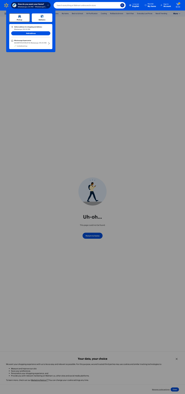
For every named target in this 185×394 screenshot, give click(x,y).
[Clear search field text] (117, 5)
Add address (31, 33)
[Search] (122, 5)
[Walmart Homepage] (6, 5)
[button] (150, 5)
